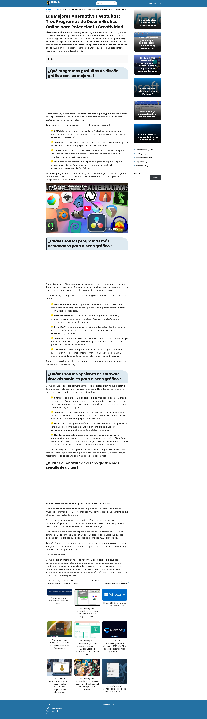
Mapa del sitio (109, 705)
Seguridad (140, 161)
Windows (139, 165)
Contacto (49, 714)
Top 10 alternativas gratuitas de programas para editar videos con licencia (109, 582)
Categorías (154, 3)
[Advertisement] (87, 96)
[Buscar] (114, 3)
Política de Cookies (53, 711)
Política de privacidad (54, 708)
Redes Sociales (142, 158)
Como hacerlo (141, 150)
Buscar (137, 173)
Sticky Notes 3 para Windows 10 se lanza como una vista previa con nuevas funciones (66, 582)
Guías (138, 154)
